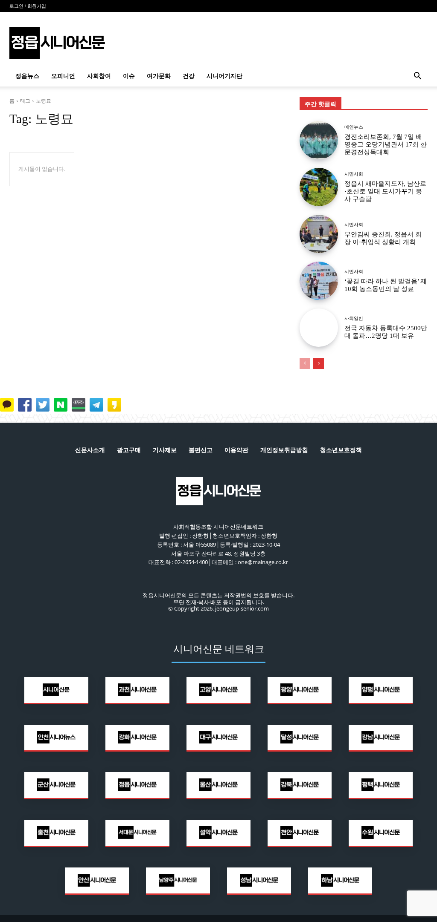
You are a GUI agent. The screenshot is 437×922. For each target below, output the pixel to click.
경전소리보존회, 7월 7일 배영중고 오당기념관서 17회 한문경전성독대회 (385, 144)
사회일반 (353, 318)
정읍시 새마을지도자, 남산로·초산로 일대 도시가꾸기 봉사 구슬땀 (385, 191)
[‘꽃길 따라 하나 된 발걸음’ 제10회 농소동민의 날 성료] (319, 281)
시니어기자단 (224, 76)
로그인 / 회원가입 (27, 6)
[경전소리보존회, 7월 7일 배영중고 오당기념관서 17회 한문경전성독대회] (319, 140)
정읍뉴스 (27, 76)
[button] (417, 77)
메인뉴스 (353, 127)
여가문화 (159, 76)
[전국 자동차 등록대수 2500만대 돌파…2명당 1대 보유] (319, 327)
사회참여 (99, 76)
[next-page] (318, 363)
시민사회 (353, 174)
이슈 (129, 76)
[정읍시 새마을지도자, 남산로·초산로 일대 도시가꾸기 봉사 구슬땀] (319, 187)
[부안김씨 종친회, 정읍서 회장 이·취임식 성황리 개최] (319, 234)
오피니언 (63, 76)
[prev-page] (305, 363)
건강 (189, 76)
